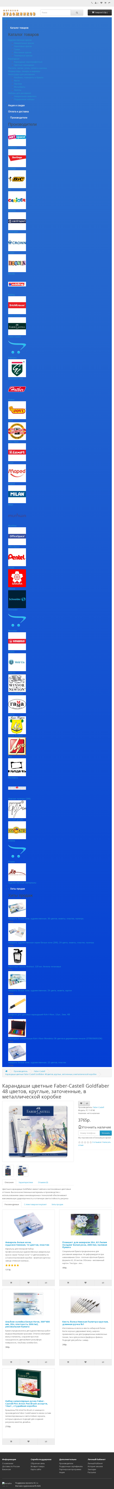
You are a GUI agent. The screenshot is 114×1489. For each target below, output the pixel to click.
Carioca (11, 210)
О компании (7, 1463)
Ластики (18, 84)
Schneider (13, 609)
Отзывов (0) (43, 1182)
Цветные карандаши (24, 65)
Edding (11, 294)
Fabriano (12, 357)
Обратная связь (38, 1463)
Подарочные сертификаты (71, 1466)
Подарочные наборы (24, 99)
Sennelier (12, 630)
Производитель (21, 1071)
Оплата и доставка (18, 111)
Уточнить (106, 1133)
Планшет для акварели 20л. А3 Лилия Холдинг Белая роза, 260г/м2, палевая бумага (84, 1245)
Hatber (11, 399)
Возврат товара (37, 1466)
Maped (11, 483)
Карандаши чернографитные (28, 62)
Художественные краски (20, 40)
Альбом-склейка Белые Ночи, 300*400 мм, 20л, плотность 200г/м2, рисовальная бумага (27, 1324)
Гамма (11, 714)
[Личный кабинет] (96, 3)
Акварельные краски (24, 43)
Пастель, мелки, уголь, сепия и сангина (27, 68)
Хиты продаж (57, 1204)
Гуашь (17, 49)
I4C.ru (35, 1483)
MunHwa (12, 525)
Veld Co (11, 672)
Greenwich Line (15, 378)
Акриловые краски (23, 46)
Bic (9, 189)
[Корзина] (105, 3)
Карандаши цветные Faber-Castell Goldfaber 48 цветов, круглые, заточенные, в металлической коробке (50, 1074)
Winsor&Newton (15, 693)
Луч (10, 756)
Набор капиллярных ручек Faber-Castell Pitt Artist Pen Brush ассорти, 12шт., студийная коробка (26, 1403)
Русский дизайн (15, 819)
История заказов (95, 1466)
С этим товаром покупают (35, 1204)
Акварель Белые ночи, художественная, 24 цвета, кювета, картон (40, 990)
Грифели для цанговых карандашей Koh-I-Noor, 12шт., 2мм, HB (39, 1014)
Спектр (11, 840)
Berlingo (12, 168)
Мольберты (19, 87)
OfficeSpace (14, 546)
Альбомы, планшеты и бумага (28, 77)
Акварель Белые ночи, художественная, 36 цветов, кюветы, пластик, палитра (45, 918)
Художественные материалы (22, 882)
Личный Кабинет (95, 1463)
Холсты (17, 90)
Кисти (17, 80)
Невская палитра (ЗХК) (19, 798)
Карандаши (13, 58)
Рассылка (92, 1472)
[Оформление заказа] (109, 3)
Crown (11, 252)
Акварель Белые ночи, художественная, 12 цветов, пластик (37, 1062)
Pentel (11, 567)
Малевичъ (13, 777)
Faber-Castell (14, 336)
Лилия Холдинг (15, 735)
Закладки (92, 1469)
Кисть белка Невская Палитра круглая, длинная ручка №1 (85, 1323)
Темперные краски (23, 55)
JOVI (10, 420)
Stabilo (11, 651)
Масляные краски (22, 52)
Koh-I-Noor (13, 441)
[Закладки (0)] (101, 3)
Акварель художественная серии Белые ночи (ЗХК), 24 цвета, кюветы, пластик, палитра (51, 942)
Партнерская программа (70, 1469)
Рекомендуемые (12, 1204)
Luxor (11, 462)
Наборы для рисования (19, 93)
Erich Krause (14, 315)
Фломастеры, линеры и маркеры (24, 71)
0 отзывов (96, 1142)
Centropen (13, 231)
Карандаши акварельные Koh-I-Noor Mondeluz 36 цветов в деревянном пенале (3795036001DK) (55, 1038)
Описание (9, 1182)
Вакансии (6, 1469)
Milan (10, 504)
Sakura (11, 588)
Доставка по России (11, 1466)
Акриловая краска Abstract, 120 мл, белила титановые (34, 966)
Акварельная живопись (25, 96)
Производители (66, 1463)
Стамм (11, 861)
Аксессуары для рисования (21, 74)
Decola (11, 273)
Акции (62, 1472)
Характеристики (26, 1182)
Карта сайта (36, 1469)
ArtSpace (12, 147)
